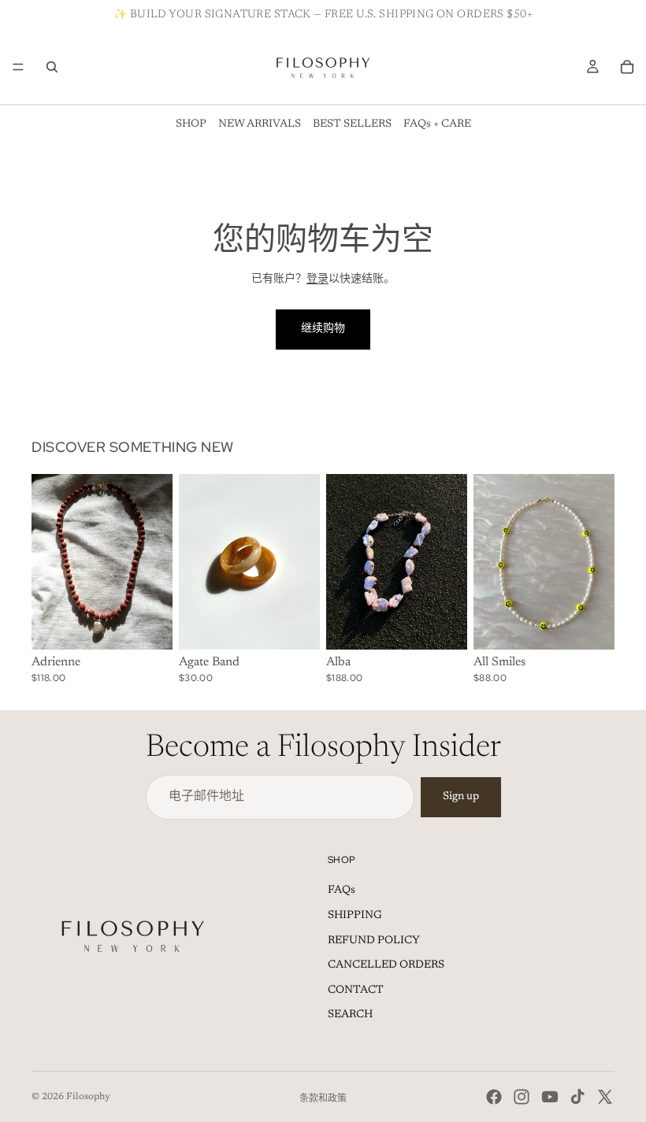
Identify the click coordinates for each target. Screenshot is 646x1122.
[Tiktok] (577, 1096)
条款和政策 (323, 1099)
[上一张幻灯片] (49, 562)
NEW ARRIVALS (259, 124)
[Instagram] (521, 1096)
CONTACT (356, 990)
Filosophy (88, 1097)
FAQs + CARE (437, 124)
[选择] (295, 626)
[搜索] (52, 67)
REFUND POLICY (374, 940)
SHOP (191, 124)
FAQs (341, 890)
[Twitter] (605, 1096)
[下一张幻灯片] (155, 562)
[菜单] (18, 67)
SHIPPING (355, 915)
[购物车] (627, 67)
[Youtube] (549, 1096)
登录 (317, 279)
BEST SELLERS (352, 124)
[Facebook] (493, 1096)
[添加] (148, 626)
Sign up (461, 796)
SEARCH (350, 1014)
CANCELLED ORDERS (386, 965)
